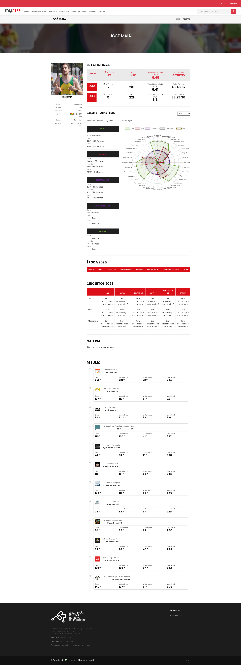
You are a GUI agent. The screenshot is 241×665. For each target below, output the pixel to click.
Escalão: (90, 138)
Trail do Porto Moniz (111, 445)
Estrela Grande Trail (110, 539)
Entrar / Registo (230, 3)
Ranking (53, 11)
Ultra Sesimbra (111, 370)
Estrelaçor (115, 501)
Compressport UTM (110, 558)
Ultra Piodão (110, 407)
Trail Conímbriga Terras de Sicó (116, 576)
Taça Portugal (78, 11)
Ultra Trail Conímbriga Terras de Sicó (118, 426)
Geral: (89, 133)
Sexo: (89, 143)
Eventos (93, 11)
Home (26, 11)
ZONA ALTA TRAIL (77, 115)
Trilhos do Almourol (110, 388)
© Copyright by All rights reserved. (72, 660)
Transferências (38, 11)
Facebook (176, 615)
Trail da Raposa (113, 483)
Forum (102, 11)
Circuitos (64, 11)
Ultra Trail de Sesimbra (112, 520)
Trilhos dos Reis (111, 464)
